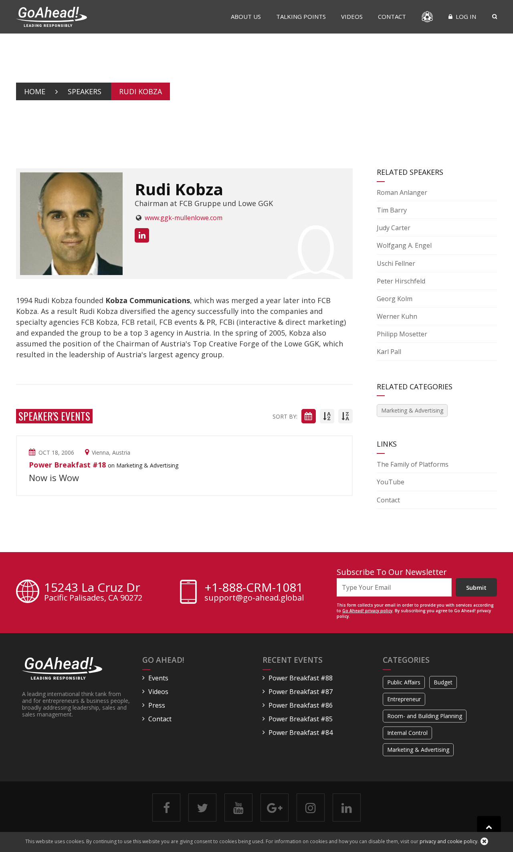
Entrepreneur (404, 699)
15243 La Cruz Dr (93, 592)
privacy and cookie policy (448, 841)
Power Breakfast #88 (301, 678)
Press (156, 705)
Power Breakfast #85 (301, 718)
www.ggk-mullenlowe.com (183, 217)
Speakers (84, 91)
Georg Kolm (394, 298)
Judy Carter (393, 227)
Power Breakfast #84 (301, 732)
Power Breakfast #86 (301, 705)
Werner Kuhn (397, 316)
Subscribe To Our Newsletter (392, 572)
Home (34, 91)
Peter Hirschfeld (401, 281)
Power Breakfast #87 (301, 691)
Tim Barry (392, 210)
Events (158, 678)
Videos (352, 16)
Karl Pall (389, 351)
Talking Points (301, 16)
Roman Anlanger (402, 192)
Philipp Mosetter (402, 334)
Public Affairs (403, 682)
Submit (476, 587)
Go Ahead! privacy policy (367, 610)
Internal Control (407, 733)
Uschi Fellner (396, 263)
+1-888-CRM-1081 (253, 587)
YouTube (390, 482)
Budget (443, 682)
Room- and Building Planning (424, 716)
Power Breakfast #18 (67, 465)
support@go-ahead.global (254, 597)
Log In (465, 16)
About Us (246, 16)
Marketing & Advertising (412, 410)
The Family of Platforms (412, 464)
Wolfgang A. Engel (404, 245)
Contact (392, 16)
